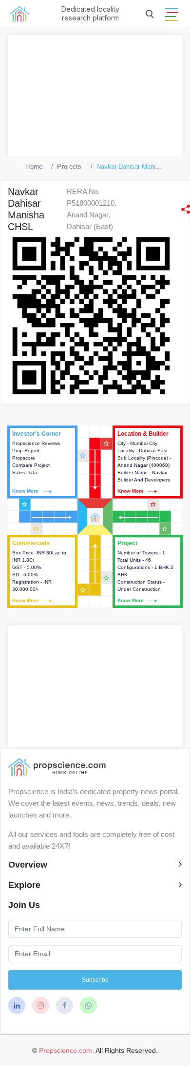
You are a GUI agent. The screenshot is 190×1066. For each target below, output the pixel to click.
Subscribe (95, 980)
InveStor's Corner (42, 462)
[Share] (185, 209)
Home (33, 166)
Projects (69, 166)
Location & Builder (148, 462)
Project (148, 571)
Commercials (42, 571)
